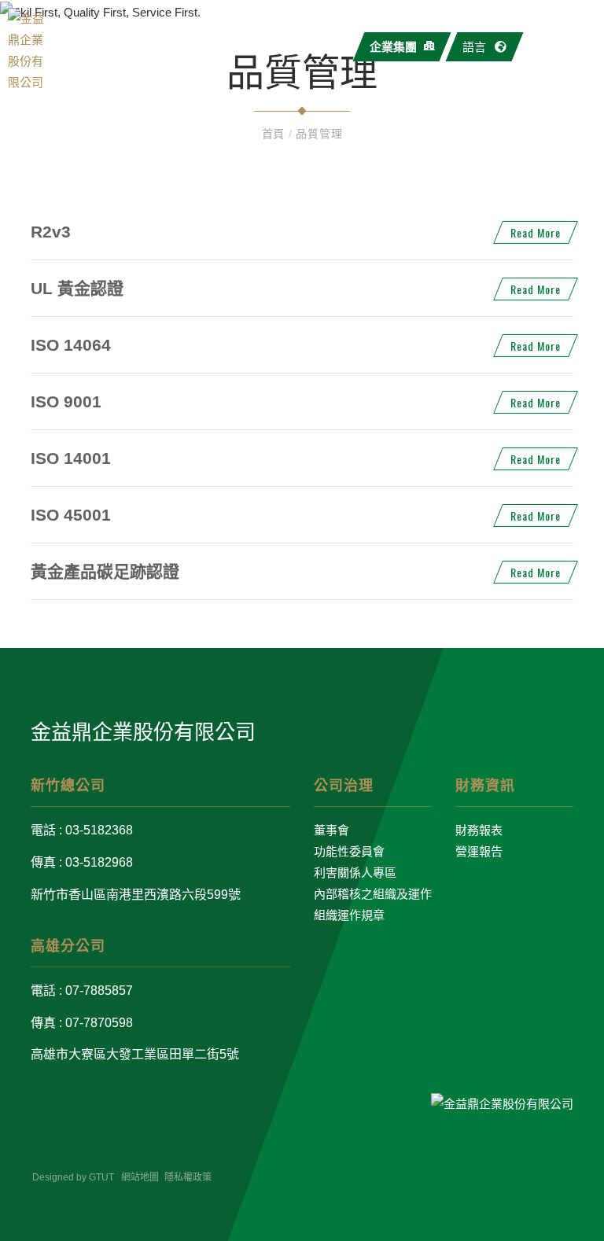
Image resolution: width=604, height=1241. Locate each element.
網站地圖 (140, 1177)
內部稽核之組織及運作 (373, 893)
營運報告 (479, 851)
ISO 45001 (71, 515)
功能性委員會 (349, 851)
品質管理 (319, 133)
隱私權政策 (188, 1177)
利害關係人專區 (355, 872)
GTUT (101, 1177)
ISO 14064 (71, 345)
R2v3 (51, 232)
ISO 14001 (71, 458)
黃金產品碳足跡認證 (105, 571)
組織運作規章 (349, 915)
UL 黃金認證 (77, 288)
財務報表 (479, 830)
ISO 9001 (66, 401)
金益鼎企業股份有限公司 (143, 732)
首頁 (275, 133)
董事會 (331, 830)
